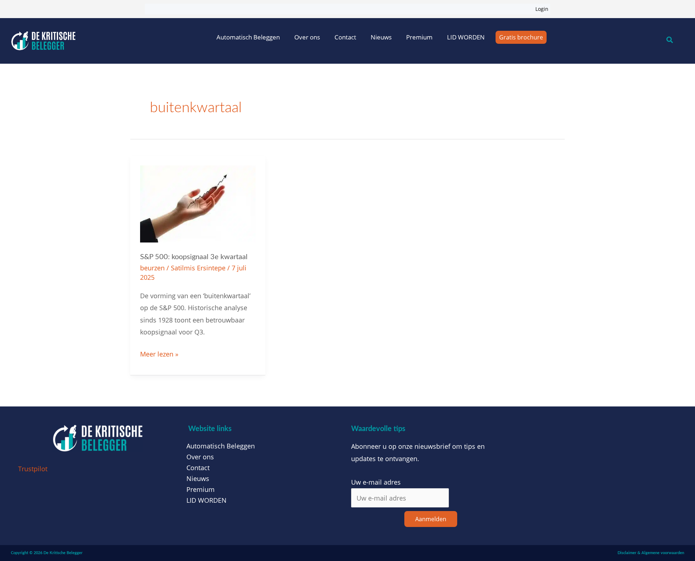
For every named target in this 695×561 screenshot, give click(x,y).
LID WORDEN (466, 37)
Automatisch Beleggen (248, 37)
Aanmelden (430, 519)
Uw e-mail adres (376, 482)
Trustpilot (32, 468)
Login (541, 8)
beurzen (152, 267)
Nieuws (381, 37)
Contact (345, 37)
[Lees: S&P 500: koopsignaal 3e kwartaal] (198, 203)
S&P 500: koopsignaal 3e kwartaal (194, 257)
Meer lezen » (159, 353)
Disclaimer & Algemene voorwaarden (651, 553)
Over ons (307, 37)
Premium (419, 37)
